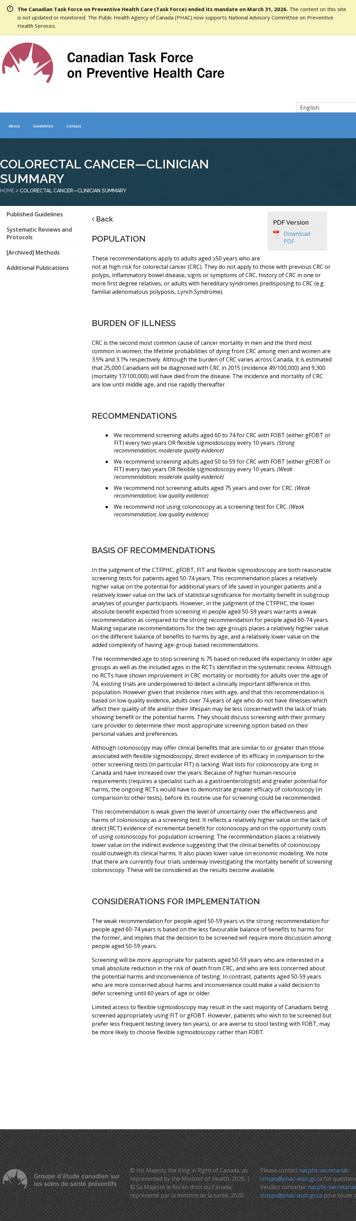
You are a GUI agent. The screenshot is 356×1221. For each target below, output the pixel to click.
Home (7, 190)
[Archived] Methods (33, 252)
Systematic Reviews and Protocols (39, 233)
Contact (73, 125)
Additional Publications (38, 268)
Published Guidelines (35, 214)
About (14, 125)
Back (104, 219)
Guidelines (43, 125)
